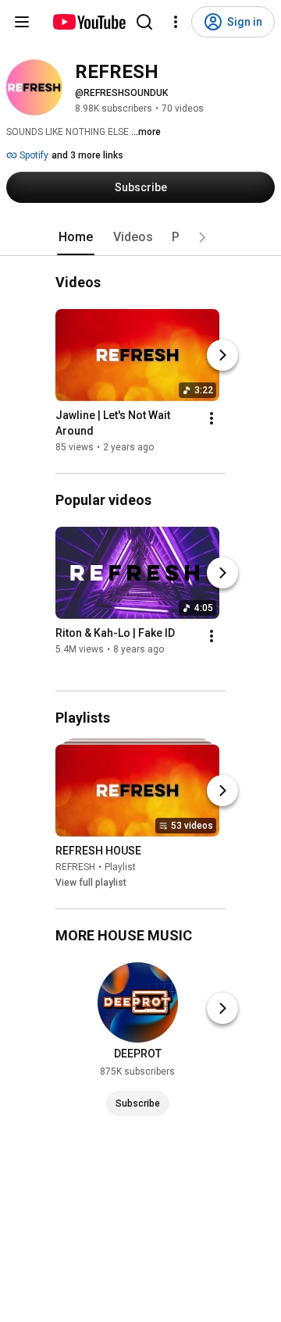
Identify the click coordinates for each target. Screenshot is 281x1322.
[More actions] (211, 418)
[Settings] (175, 21)
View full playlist (90, 882)
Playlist (120, 867)
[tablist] (140, 237)
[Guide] (21, 21)
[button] (202, 237)
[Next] (222, 355)
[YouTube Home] (89, 22)
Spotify (32, 155)
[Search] (144, 21)
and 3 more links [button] (87, 155)
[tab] (75, 237)
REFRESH (75, 867)
